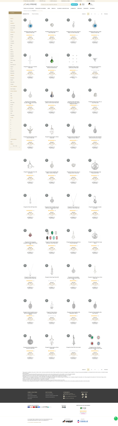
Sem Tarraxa (12, 88)
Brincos (53, 8)
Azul (11, 100)
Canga (11, 36)
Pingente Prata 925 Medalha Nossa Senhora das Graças (95, 137)
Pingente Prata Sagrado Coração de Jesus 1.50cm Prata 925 (30, 243)
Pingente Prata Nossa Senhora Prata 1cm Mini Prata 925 (74, 32)
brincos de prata (71, 381)
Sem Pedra (12, 27)
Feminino (12, 77)
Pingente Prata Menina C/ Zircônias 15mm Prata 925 (30, 278)
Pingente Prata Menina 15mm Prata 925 (52, 348)
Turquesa (12, 115)
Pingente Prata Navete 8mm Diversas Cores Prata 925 (51, 243)
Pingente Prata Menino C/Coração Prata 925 (52, 313)
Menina (11, 53)
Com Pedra (12, 25)
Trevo (11, 68)
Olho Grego (12, 60)
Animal (11, 34)
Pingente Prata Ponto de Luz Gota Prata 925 (95, 102)
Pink (11, 113)
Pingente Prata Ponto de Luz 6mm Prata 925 (52, 32)
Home (27, 10)
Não (11, 95)
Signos (11, 66)
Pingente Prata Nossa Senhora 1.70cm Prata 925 (74, 243)
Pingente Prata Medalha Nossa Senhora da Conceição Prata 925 (52, 207)
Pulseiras (92, 8)
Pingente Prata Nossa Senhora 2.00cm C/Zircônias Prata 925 (52, 102)
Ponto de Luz (13, 64)
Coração (12, 41)
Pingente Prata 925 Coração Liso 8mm (95, 207)
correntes (65, 381)
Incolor (11, 104)
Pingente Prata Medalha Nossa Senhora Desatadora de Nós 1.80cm (30, 313)
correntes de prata (59, 381)
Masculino (12, 82)
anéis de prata (87, 381)
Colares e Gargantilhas (63, 8)
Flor (11, 47)
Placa (11, 62)
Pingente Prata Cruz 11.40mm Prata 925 (30, 67)
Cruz (11, 38)
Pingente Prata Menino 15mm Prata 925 (52, 137)
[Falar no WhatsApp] (116, 418)
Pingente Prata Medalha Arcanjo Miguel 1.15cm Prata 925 (30, 102)
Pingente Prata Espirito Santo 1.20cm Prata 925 (30, 137)
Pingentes (86, 8)
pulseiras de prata (79, 381)
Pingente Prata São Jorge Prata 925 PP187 (95, 172)
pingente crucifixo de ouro (41, 381)
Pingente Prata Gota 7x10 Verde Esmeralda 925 (52, 67)
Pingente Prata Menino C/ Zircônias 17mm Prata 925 (73, 207)
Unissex (11, 84)
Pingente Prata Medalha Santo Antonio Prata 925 (30, 348)
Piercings (79, 8)
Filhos (11, 49)
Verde (11, 111)
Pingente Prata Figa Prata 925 (52, 277)
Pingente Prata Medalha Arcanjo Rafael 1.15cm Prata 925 (73, 278)
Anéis (49, 8)
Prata (11, 21)
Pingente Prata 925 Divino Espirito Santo (95, 67)
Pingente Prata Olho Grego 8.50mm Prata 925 (95, 32)
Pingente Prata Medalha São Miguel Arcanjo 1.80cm (73, 137)
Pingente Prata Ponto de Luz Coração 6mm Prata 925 (73, 172)
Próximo (106, 13)
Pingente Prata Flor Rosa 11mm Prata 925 (95, 278)
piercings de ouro (51, 381)
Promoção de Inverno (40, 8)
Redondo (12, 73)
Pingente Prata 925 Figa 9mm (30, 207)
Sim (11, 93)
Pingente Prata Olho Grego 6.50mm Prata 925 (30, 32)
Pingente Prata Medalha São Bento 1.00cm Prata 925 (51, 172)
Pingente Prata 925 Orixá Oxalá (73, 347)
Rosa (11, 106)
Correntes (73, 8)
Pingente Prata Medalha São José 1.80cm (95, 313)
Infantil (11, 79)
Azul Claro (12, 102)
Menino (11, 51)
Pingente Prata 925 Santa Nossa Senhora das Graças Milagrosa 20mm (73, 102)
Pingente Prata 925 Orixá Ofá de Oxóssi (30, 172)
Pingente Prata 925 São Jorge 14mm (95, 243)
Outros (11, 58)
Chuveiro (12, 43)
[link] (35, 394)
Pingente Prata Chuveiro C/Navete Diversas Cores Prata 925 (95, 348)
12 (101, 13)
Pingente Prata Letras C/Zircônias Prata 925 (73, 67)
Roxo (11, 108)
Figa (11, 45)
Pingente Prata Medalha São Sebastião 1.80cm (73, 313)
